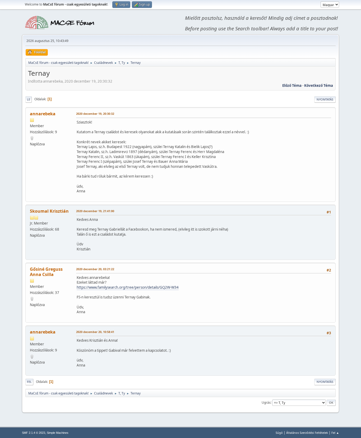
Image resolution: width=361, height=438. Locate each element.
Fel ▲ (335, 433)
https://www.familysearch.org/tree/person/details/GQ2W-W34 (128, 287)
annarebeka (42, 114)
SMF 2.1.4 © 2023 (33, 432)
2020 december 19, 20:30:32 (95, 114)
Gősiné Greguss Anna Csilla (46, 271)
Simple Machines (57, 432)
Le (28, 99)
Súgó (279, 433)
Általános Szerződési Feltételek (307, 433)
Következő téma (318, 85)
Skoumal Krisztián (49, 211)
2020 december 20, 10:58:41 (95, 332)
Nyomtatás (325, 99)
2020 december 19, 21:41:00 (95, 211)
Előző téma (292, 85)
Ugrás (266, 402)
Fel (29, 382)
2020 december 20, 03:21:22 (95, 269)
